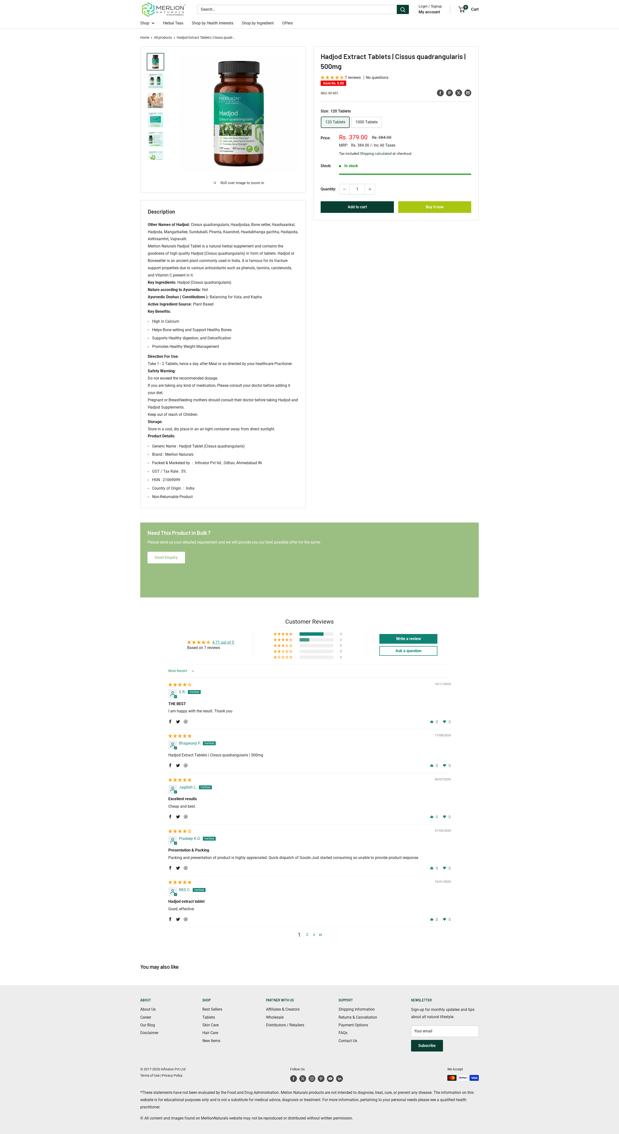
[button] (333, 77)
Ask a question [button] (408, 651)
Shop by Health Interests (212, 23)
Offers (287, 23)
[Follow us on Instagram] (312, 1078)
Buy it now (435, 207)
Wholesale (275, 1017)
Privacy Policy (172, 1075)
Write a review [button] (408, 638)
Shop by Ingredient (258, 23)
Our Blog (147, 1025)
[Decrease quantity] (344, 189)
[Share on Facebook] (440, 92)
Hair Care (210, 1032)
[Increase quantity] (370, 189)
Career (145, 1017)
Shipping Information (357, 1009)
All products (163, 37)
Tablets (208, 1017)
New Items (211, 1040)
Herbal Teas (173, 23)
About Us (148, 1009)
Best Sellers (212, 1009)
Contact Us (348, 1040)
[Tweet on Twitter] (458, 92)
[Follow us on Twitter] (302, 1078)
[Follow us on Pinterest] (321, 1078)
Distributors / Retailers (285, 1025)
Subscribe (427, 1045)
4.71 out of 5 (223, 642)
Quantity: (328, 189)
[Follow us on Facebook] (293, 1078)
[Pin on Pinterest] (449, 92)
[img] (180, 684)
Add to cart (357, 207)
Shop (144, 23)
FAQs (343, 1032)
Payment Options (353, 1025)
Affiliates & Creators (283, 1009)
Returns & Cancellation (358, 1017)
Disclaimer (149, 1032)
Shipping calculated (375, 153)
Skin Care (210, 1025)
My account (429, 11)
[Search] (403, 9)
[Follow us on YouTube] (330, 1078)
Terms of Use (150, 1075)
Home (144, 37)
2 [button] (307, 934)
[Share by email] (467, 92)
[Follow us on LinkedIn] (339, 1078)
